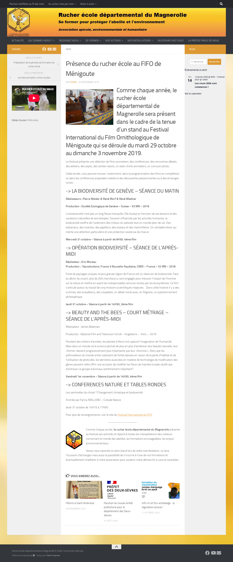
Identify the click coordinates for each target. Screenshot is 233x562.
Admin (73, 82)
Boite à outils (87, 3)
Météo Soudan (19, 120)
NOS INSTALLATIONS (139, 40)
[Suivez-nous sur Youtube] (49, 49)
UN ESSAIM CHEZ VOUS (171, 40)
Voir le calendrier (193, 93)
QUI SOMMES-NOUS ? (40, 40)
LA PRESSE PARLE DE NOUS (203, 40)
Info (68, 49)
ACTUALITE (18, 40)
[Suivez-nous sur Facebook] (44, 49)
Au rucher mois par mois (61, 3)
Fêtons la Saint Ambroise (80, 503)
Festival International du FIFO (135, 415)
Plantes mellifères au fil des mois (26, 3)
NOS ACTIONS (113, 40)
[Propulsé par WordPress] (34, 555)
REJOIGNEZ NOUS (69, 40)
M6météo (34, 120)
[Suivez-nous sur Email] (54, 49)
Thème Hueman (53, 555)
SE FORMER (92, 40)
